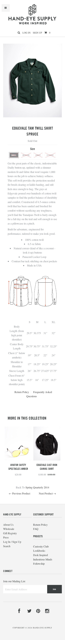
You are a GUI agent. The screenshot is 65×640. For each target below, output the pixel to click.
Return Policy (21, 392)
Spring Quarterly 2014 (37, 487)
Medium (25, 155)
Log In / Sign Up (12, 541)
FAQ (35, 529)
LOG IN (26, 32)
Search (6, 546)
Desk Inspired (40, 555)
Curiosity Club (41, 546)
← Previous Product (19, 493)
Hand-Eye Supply (42, 627)
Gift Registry (10, 533)
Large (38, 155)
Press (6, 537)
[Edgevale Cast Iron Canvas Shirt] (46, 459)
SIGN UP (37, 32)
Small (13, 155)
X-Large (50, 155)
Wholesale (8, 529)
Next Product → (47, 493)
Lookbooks (39, 550)
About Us (8, 524)
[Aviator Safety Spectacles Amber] (18, 459)
